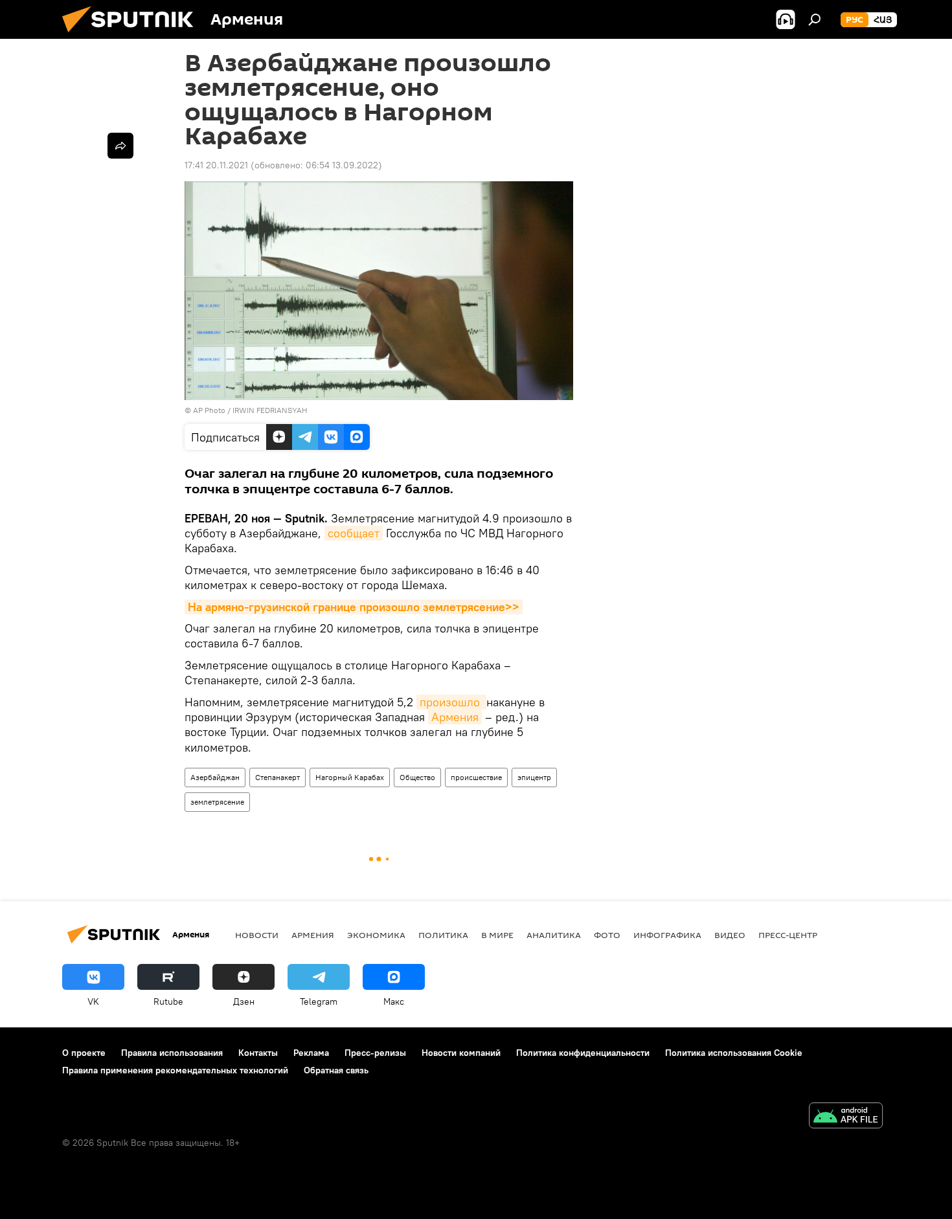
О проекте (84, 1052)
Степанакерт (277, 777)
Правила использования (172, 1052)
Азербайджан (215, 777)
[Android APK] (846, 1117)
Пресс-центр (787, 935)
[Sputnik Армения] (132, 35)
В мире (497, 935)
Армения (455, 717)
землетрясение (217, 802)
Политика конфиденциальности (583, 1052)
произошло (451, 702)
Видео (729, 935)
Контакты (258, 1052)
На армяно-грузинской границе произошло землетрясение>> (353, 606)
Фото (607, 935)
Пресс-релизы (375, 1052)
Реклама (311, 1052)
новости (256, 935)
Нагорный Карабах (349, 777)
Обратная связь (336, 1070)
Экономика (376, 935)
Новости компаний (461, 1052)
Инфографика (667, 935)
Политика (443, 935)
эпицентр (534, 777)
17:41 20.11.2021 (216, 165)
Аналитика (554, 935)
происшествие (476, 777)
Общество (417, 777)
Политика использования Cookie (733, 1052)
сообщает (354, 533)
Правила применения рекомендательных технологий (175, 1070)
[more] (120, 146)
